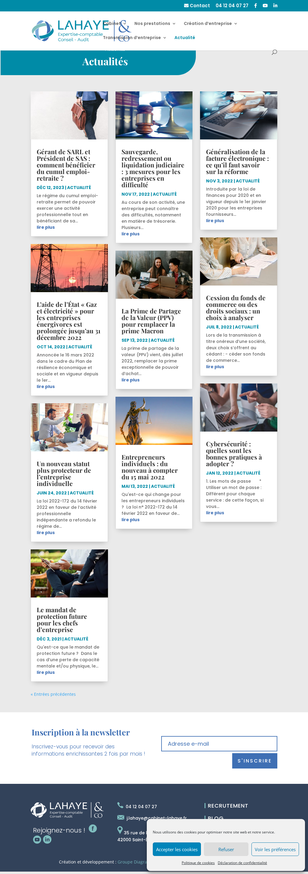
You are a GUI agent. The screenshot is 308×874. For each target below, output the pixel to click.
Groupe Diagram (134, 862)
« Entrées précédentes (53, 694)
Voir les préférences (275, 849)
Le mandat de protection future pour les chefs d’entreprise (62, 619)
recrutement (226, 805)
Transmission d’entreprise (132, 38)
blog (214, 818)
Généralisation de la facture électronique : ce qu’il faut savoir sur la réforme (237, 161)
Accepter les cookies (177, 849)
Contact (199, 6)
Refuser (226, 849)
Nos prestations (152, 23)
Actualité (184, 38)
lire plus (46, 227)
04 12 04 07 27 (232, 6)
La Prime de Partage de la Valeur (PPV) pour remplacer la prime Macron (151, 321)
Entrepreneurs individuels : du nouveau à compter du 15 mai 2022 (150, 467)
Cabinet (112, 23)
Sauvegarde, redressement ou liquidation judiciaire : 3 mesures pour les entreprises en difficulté (153, 168)
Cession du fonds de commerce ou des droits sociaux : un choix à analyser (236, 307)
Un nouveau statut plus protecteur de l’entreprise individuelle (64, 473)
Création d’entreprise (208, 23)
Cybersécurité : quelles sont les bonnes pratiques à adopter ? (234, 453)
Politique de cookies (198, 862)
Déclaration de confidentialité (242, 862)
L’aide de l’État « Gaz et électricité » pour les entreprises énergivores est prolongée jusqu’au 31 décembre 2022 (68, 320)
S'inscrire (255, 760)
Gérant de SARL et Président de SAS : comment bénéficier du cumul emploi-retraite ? (66, 164)
